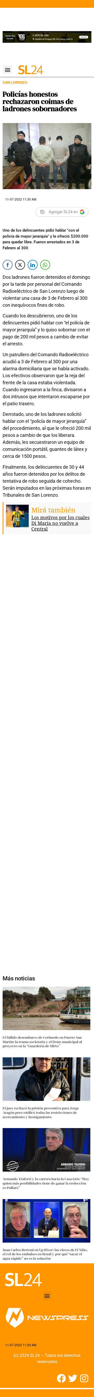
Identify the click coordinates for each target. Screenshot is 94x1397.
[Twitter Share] (20, 265)
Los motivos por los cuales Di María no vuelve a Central (60, 523)
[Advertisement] (47, 752)
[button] (7, 69)
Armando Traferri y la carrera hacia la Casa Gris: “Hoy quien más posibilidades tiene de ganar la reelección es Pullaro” (46, 1183)
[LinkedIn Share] (33, 265)
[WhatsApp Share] (45, 265)
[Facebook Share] (8, 265)
